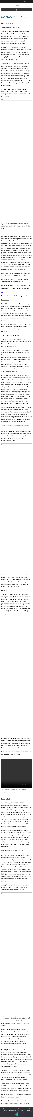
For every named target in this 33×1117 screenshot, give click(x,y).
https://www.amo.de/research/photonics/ (16, 288)
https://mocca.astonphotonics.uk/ (14, 282)
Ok (17, 1114)
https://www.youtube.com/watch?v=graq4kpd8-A (13, 789)
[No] (31, 1112)
